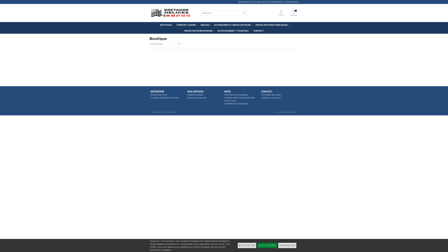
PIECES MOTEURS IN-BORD (198, 31)
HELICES (205, 25)
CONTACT (258, 31)
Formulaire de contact (271, 95)
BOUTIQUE (166, 25)
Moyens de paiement (196, 98)
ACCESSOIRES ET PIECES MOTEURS (232, 25)
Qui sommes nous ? (159, 95)
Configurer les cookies (271, 98)
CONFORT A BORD (186, 25)
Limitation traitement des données (239, 98)
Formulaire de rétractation (236, 95)
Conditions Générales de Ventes (164, 98)
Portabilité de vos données (236, 104)
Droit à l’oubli (230, 101)
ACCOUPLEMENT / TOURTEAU (233, 31)
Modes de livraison (195, 95)
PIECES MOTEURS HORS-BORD (272, 25)
